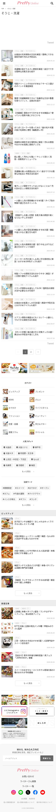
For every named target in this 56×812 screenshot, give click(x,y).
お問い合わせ (28, 776)
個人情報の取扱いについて (25, 802)
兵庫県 (8, 465)
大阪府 (8, 447)
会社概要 (24, 799)
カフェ (7, 493)
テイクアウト (34, 493)
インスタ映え (9, 499)
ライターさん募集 (28, 781)
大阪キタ (9, 453)
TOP (2, 8)
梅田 (33, 465)
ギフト (23, 499)
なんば (36, 459)
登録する (47, 758)
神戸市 (37, 447)
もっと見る (26, 471)
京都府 (21, 465)
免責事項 (32, 799)
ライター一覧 (28, 786)
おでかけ (33, 488)
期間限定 (8, 488)
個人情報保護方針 (9, 802)
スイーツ (20, 488)
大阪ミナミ (23, 447)
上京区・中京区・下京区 (16, 459)
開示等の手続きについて (44, 802)
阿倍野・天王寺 (26, 453)
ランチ (34, 499)
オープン (45, 488)
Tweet (50, 42)
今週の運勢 (19, 493)
